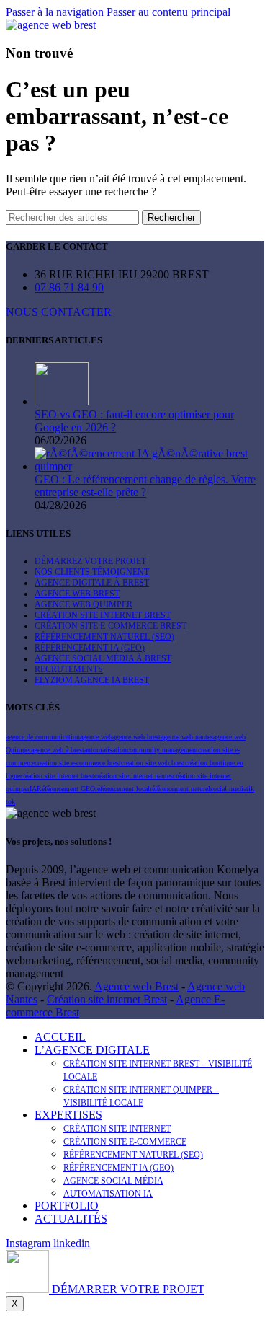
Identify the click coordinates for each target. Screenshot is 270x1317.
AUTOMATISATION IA (108, 1194)
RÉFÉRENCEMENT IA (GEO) (90, 648)
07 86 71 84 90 (69, 287)
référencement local (122, 789)
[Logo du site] (51, 25)
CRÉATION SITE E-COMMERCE (124, 1142)
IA (33, 789)
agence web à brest (57, 750)
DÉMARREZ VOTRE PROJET (90, 561)
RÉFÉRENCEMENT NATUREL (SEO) (104, 637)
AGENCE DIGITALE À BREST (92, 583)
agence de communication (43, 737)
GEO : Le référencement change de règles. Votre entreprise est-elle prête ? (145, 485)
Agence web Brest (136, 986)
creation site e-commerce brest (78, 763)
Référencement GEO (66, 789)
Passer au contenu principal (168, 12)
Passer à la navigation (56, 12)
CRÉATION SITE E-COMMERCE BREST (110, 626)
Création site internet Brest (107, 999)
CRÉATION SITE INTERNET (117, 1129)
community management (162, 750)
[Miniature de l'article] (62, 401)
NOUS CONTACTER (59, 312)
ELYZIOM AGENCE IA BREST (92, 680)
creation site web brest (153, 763)
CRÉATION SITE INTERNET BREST (103, 615)
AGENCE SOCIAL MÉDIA (113, 1181)
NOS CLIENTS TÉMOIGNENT (92, 572)
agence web (96, 737)
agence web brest (136, 737)
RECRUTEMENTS (69, 669)
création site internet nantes (133, 776)
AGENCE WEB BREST (77, 594)
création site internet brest (57, 776)
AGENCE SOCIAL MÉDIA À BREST (103, 658)
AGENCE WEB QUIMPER (83, 604)
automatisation (105, 750)
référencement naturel (180, 789)
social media (228, 789)
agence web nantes (187, 737)
